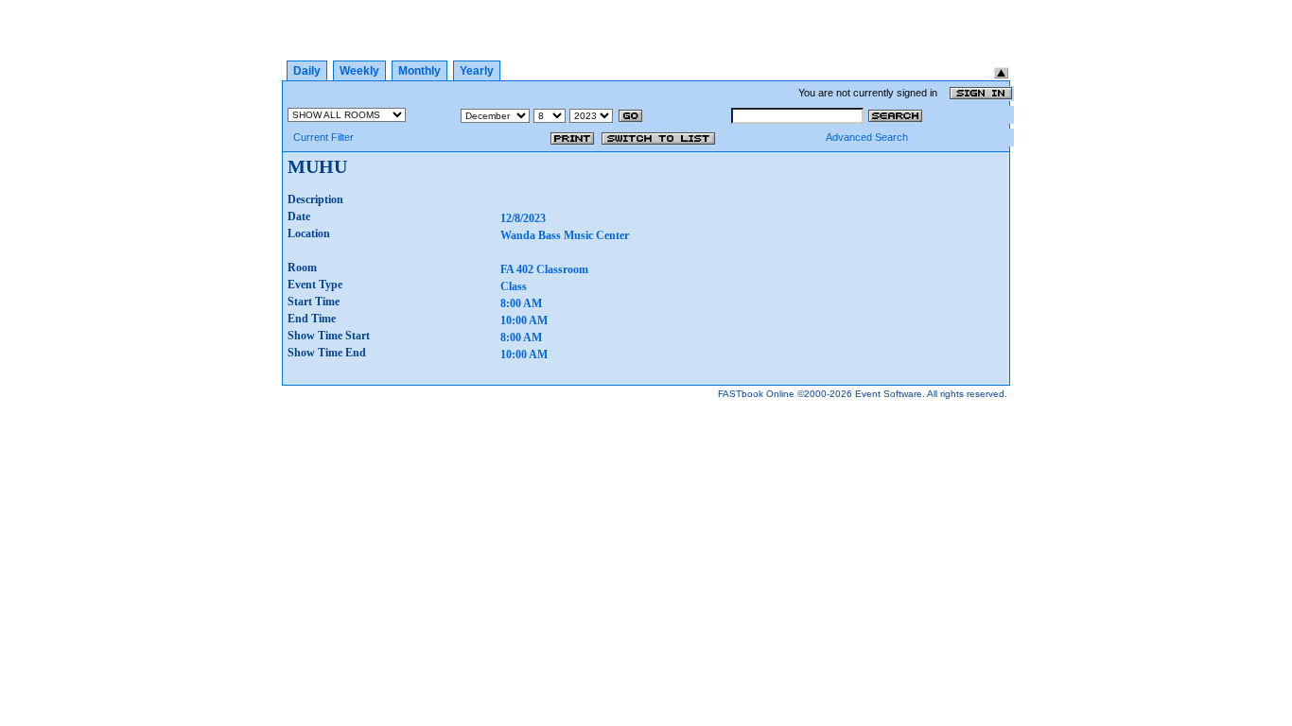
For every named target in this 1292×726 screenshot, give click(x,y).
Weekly (359, 71)
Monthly (419, 71)
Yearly (477, 71)
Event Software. (890, 394)
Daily (307, 71)
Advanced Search (867, 137)
